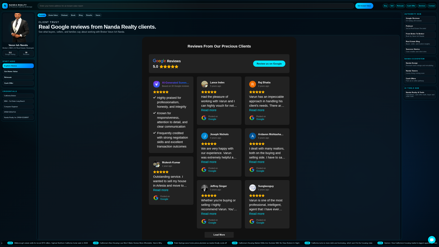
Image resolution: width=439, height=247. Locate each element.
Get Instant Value (364, 6)
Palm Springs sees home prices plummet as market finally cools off (164, 243)
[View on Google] (204, 84)
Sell (392, 6)
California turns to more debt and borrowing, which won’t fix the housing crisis (305, 243)
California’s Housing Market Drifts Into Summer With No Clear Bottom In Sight (232, 243)
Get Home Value (11, 71)
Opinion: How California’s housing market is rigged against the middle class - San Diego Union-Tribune (388, 243)
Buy (385, 6)
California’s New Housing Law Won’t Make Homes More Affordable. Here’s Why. (94, 243)
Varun (98, 15)
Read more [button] (208, 110)
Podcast (64, 15)
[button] (432, 240)
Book (73, 15)
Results (89, 15)
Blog (81, 15)
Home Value (53, 15)
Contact (432, 6)
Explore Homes (10, 66)
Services (422, 6)
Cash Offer (411, 6)
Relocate (400, 6)
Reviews (42, 15)
